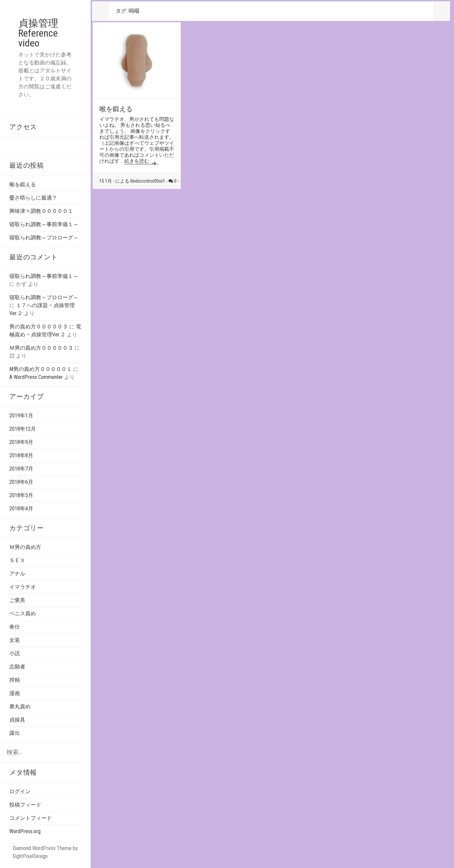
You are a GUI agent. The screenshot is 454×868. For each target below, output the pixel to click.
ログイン (20, 791)
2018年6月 (21, 482)
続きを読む (137, 161)
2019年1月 (21, 415)
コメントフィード (30, 818)
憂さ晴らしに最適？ (33, 198)
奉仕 (14, 627)
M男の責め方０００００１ (40, 369)
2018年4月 (21, 508)
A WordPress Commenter (36, 377)
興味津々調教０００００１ (41, 211)
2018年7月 (21, 469)
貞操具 (17, 720)
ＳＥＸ (17, 560)
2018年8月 (21, 455)
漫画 (14, 693)
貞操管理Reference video (38, 33)
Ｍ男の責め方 (25, 547)
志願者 (17, 666)
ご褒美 (17, 600)
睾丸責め (20, 706)
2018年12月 (22, 429)
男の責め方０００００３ (38, 326)
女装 (14, 640)
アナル (17, 573)
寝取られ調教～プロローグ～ (43, 237)
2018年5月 (21, 495)
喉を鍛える (22, 184)
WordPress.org (25, 831)
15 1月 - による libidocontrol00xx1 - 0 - (139, 181)
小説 (14, 653)
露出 (14, 733)
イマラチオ (22, 587)
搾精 (14, 680)
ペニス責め (22, 613)
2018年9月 (21, 442)
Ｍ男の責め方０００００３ (41, 348)
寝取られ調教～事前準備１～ (43, 224)
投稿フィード (25, 805)
